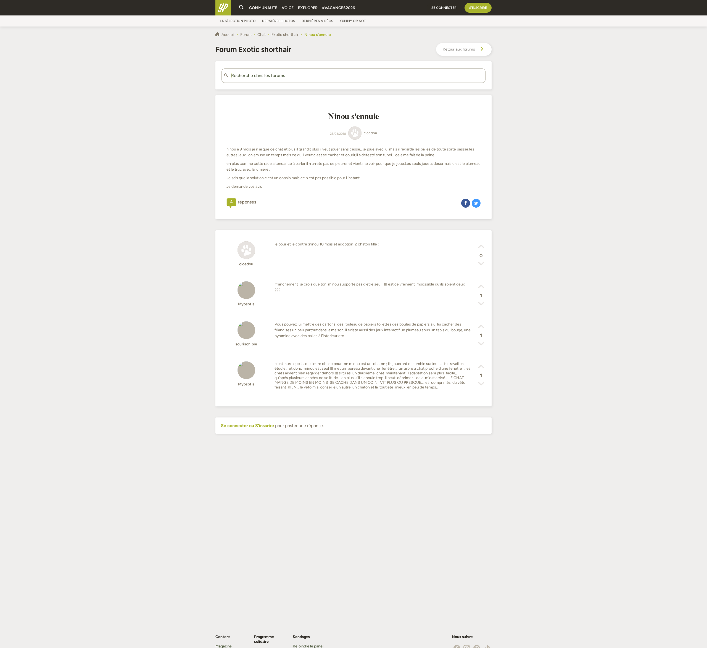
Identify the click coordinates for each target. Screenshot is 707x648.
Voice (288, 8)
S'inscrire (478, 8)
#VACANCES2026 (338, 8)
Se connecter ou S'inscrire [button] (247, 425)
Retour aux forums (459, 49)
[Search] (241, 7)
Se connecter (444, 8)
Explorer (308, 8)
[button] (465, 203)
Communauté (263, 8)
